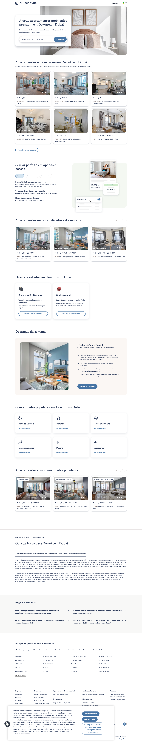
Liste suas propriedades (60, 695)
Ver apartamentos (24, 428)
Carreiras (18, 698)
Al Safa (45, 667)
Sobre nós (18, 695)
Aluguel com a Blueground (61, 703)
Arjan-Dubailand (104, 671)
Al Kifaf (73, 664)
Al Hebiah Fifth (20, 660)
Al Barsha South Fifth (49, 656)
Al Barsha (18, 656)
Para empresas (39, 698)
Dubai (27, 537)
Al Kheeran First (48, 664)
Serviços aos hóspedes (41, 703)
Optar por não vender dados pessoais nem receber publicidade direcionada (92, 728)
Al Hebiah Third (104, 660)
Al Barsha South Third (105, 656)
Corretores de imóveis (88, 703)
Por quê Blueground (40, 695)
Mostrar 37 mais (20, 676)
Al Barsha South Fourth (78, 656)
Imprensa (18, 700)
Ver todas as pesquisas (117, 700)
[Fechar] (110, 708)
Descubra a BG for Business (33, 314)
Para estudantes (39, 700)
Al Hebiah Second (76, 660)
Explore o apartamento (87, 386)
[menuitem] (50, 554)
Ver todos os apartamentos (27, 150)
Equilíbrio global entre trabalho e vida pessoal (117, 696)
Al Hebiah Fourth (48, 660)
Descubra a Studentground (71, 314)
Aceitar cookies (91, 714)
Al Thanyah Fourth (21, 671)
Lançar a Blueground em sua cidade (93, 695)
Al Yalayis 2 (74, 671)
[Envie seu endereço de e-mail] (124, 724)
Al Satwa (74, 667)
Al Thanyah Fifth (104, 667)
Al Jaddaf (18, 664)
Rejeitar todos (89, 719)
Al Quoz (17, 667)
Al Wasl (45, 671)
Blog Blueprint (19, 703)
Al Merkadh (102, 664)
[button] (7, 724)
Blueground (19, 537)
